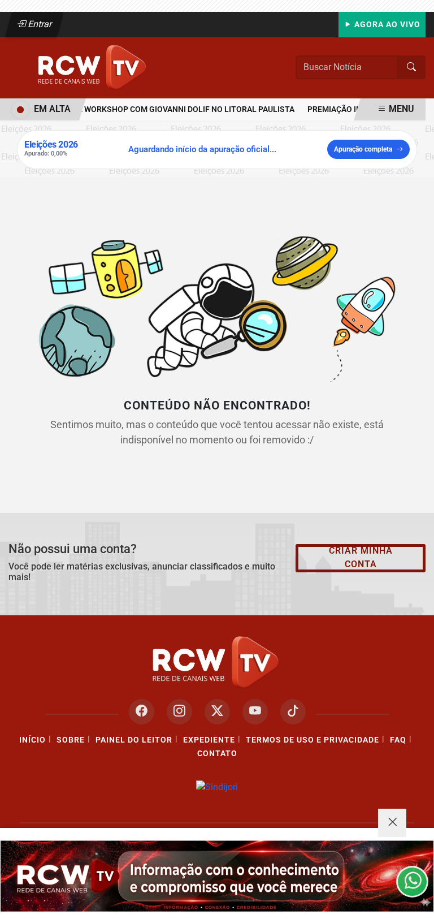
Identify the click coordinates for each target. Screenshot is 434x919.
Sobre (71, 740)
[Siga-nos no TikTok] (293, 711)
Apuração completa (363, 149)
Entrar (39, 24)
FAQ (398, 740)
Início (32, 740)
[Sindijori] (217, 787)
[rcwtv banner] (217, 876)
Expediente (209, 740)
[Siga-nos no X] (217, 711)
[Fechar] (392, 823)
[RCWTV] (93, 67)
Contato (217, 753)
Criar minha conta (361, 557)
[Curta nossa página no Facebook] (141, 711)
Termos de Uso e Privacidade (312, 740)
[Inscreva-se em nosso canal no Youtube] (255, 711)
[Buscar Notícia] (411, 67)
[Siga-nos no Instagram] (179, 711)
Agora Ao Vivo (386, 24)
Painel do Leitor (134, 740)
